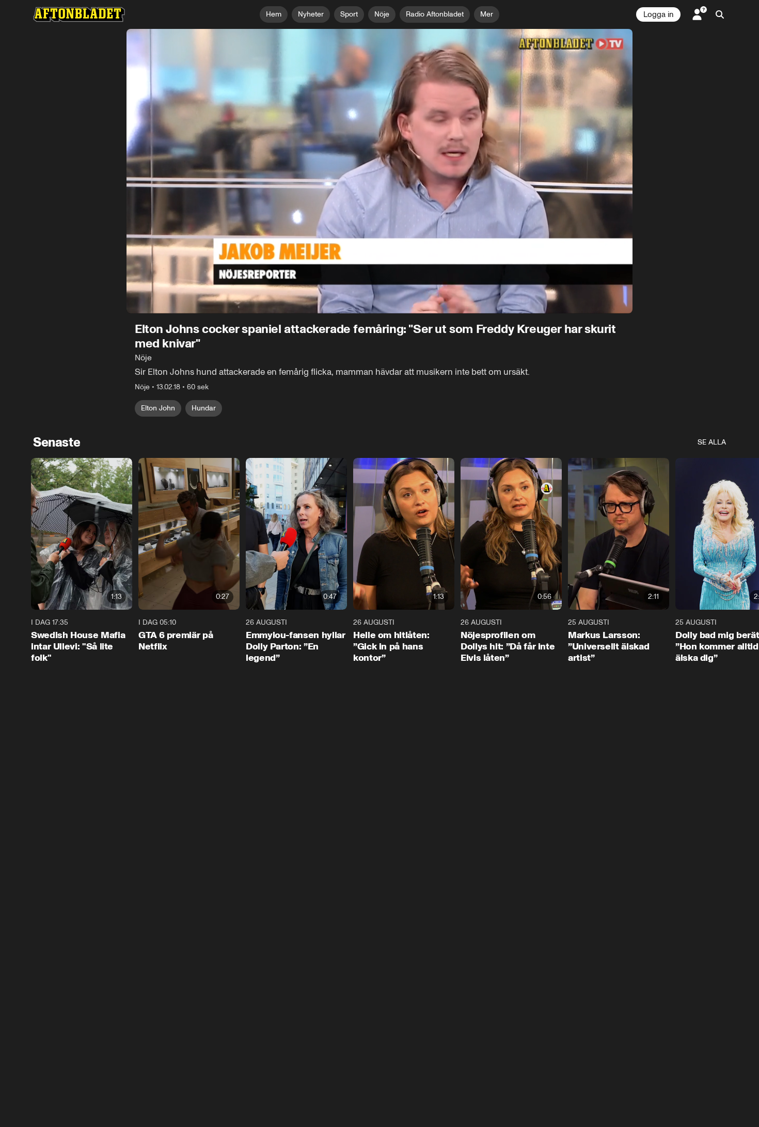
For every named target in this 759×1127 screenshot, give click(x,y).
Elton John (158, 408)
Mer (486, 14)
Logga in (658, 14)
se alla (712, 442)
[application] (379, 171)
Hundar (204, 408)
